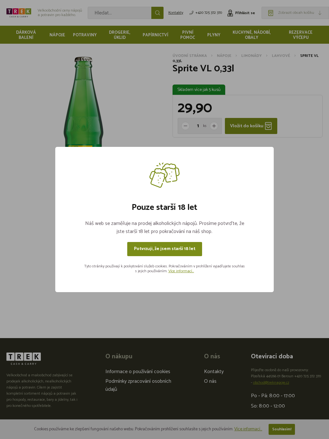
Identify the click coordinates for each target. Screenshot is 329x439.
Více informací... (181, 271)
